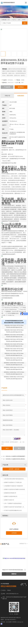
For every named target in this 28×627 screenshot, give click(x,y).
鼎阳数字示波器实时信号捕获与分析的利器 (14, 489)
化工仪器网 (9, 622)
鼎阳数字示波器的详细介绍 (10, 496)
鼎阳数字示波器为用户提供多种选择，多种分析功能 (14, 507)
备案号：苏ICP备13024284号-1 (8, 619)
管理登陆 (14, 622)
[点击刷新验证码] (17, 438)
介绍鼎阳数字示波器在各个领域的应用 (13, 485)
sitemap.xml (20, 622)
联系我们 (21, 87)
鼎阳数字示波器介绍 (9, 500)
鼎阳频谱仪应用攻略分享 (10, 493)
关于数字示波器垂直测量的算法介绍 (13, 510)
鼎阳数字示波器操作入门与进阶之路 (13, 482)
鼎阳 (19, 19)
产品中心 (14, 19)
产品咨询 (7, 87)
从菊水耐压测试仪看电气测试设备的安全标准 (14, 478)
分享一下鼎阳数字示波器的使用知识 (13, 503)
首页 (8, 19)
